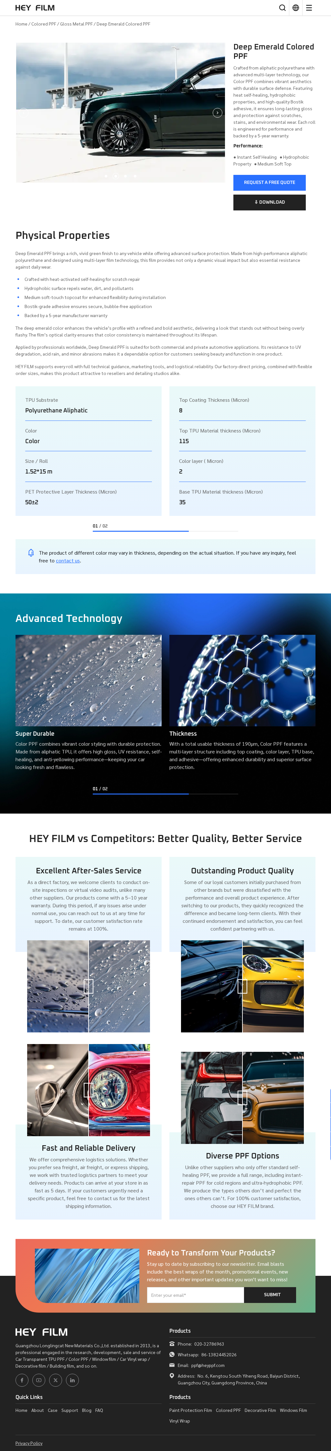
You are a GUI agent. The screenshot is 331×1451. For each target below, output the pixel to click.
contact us (68, 560)
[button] (106, 176)
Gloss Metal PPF (76, 24)
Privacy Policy (29, 1443)
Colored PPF (43, 24)
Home (21, 24)
